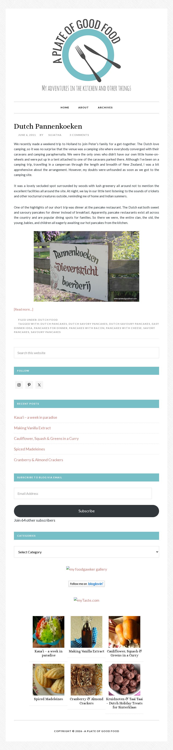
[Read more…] (23, 309)
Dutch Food (48, 319)
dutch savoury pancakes (129, 323)
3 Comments (79, 134)
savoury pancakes (46, 332)
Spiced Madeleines (29, 449)
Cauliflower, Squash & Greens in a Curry (46, 438)
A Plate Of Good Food (101, 731)
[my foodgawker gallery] (86, 569)
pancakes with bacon (86, 328)
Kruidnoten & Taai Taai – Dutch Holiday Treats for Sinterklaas (124, 703)
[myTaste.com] (86, 600)
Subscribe (86, 511)
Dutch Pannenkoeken (48, 126)
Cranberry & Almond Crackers (38, 459)
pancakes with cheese (124, 328)
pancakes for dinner (51, 328)
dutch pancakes (54, 323)
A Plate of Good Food (86, 55)
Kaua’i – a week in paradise (35, 417)
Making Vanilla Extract (32, 427)
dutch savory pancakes (88, 323)
